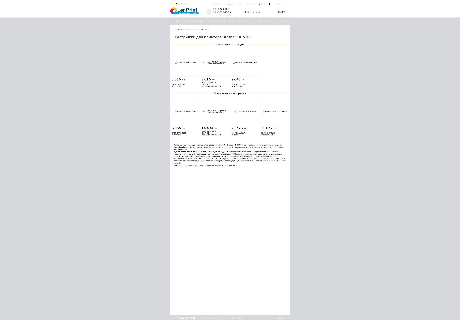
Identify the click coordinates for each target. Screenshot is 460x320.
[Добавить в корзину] (195, 78)
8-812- (222, 9)
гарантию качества (244, 154)
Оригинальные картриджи (188, 21)
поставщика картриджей (192, 165)
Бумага (261, 21)
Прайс (260, 4)
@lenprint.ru (252, 12)
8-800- (222, 12)
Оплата (240, 4)
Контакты (279, 4)
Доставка (251, 4)
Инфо (269, 4)
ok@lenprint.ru (243, 318)
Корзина (281, 12)
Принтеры (246, 21)
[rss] (287, 3)
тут (186, 149)
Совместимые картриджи (221, 21)
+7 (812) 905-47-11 (185, 317)
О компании (216, 4)
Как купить (229, 4)
